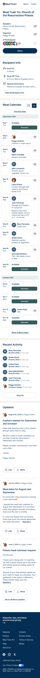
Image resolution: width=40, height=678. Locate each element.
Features (6, 632)
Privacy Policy (25, 636)
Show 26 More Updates (15, 599)
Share (20, 51)
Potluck (6, 636)
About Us (7, 647)
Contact (22, 632)
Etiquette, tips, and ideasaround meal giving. (15, 618)
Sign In (26, 4)
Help (5, 644)
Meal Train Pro (9, 640)
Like (10, 470)
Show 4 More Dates (20, 333)
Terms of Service (26, 640)
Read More (27, 522)
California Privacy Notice (12, 660)
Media (21, 644)
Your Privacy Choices (10, 665)
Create (33, 4)
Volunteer (24, 127)
